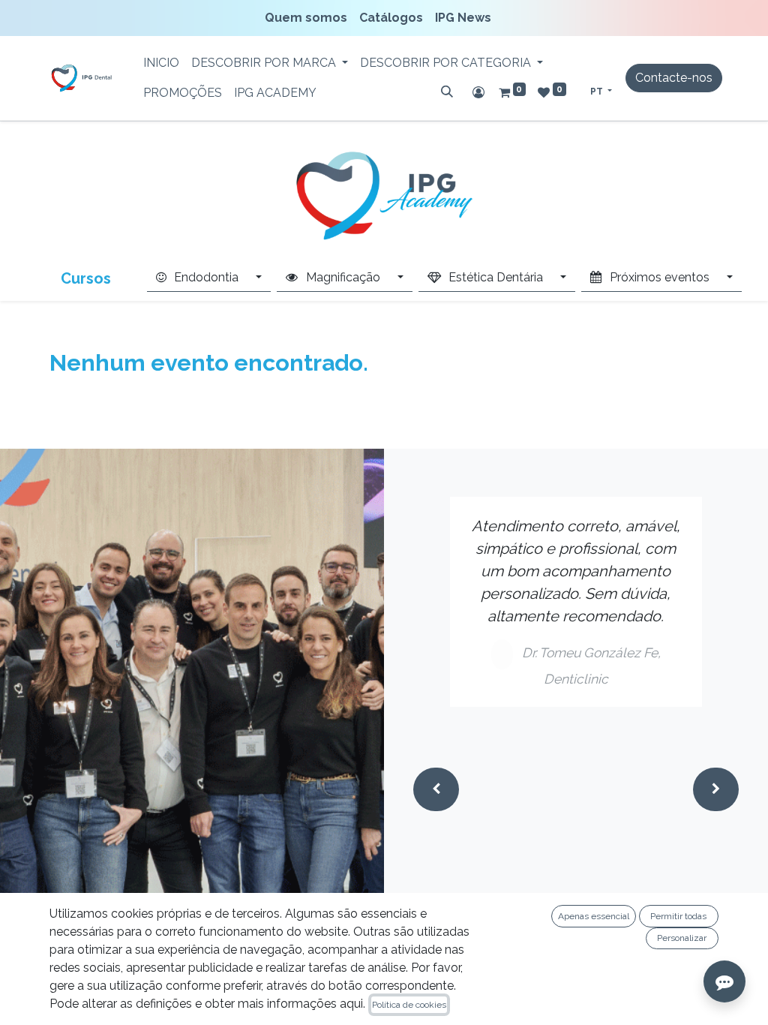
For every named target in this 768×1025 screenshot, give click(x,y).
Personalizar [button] (681, 938)
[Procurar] (447, 91)
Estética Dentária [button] (496, 277)
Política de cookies (409, 1004)
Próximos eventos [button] (659, 277)
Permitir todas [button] (678, 916)
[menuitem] (309, 18)
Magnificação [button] (343, 277)
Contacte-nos (673, 78)
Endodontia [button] (206, 277)
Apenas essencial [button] (593, 916)
